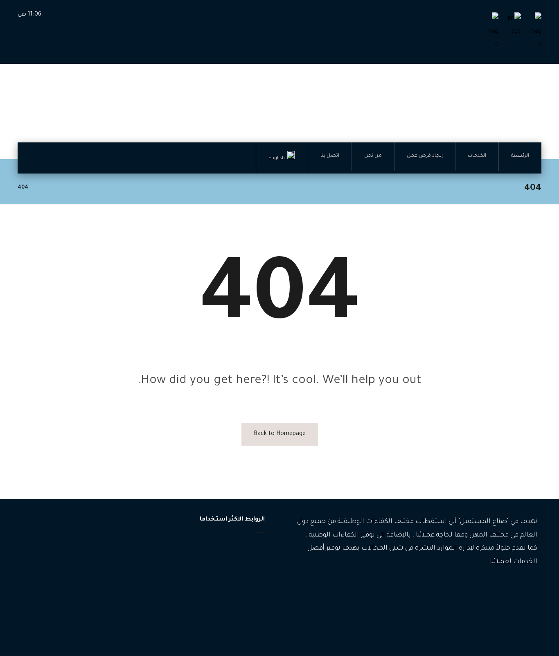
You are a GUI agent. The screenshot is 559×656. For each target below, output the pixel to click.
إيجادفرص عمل (236, 573)
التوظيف (110, 547)
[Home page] (45, 188)
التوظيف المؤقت (101, 559)
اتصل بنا (245, 600)
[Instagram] (519, 587)
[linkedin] (494, 587)
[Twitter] (506, 587)
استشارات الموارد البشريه (90, 584)
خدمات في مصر (102, 621)
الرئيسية (245, 547)
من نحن (245, 587)
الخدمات (245, 560)
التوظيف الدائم (103, 571)
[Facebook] (531, 587)
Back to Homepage (280, 434)
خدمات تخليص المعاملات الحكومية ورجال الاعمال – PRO (77, 602)
